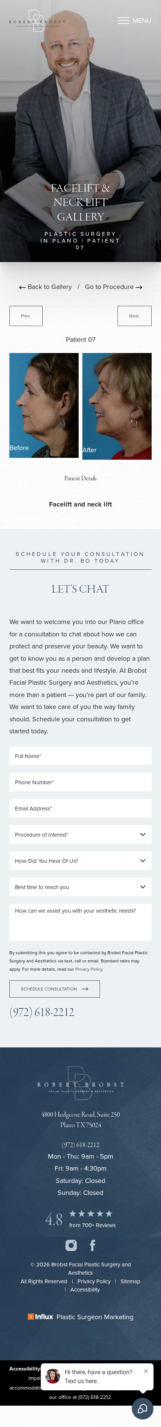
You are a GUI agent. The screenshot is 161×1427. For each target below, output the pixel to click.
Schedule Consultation (49, 989)
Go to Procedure (110, 286)
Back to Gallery (49, 286)
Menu (142, 20)
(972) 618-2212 (41, 1013)
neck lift (99, 504)
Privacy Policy (88, 969)
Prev (26, 316)
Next (134, 316)
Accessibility (85, 1289)
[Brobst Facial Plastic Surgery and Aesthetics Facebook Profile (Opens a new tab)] (92, 1244)
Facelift (60, 504)
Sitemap (130, 1281)
